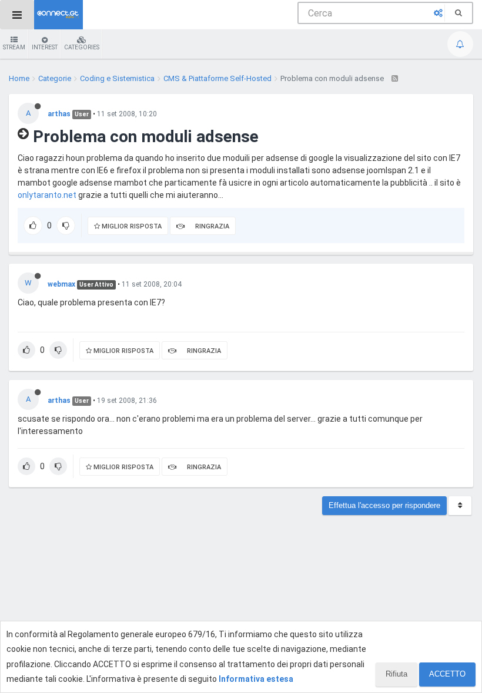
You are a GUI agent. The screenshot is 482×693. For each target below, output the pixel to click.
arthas (59, 114)
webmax (61, 284)
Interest (45, 47)
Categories (81, 47)
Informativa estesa (256, 679)
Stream (14, 47)
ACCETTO (447, 674)
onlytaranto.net (47, 195)
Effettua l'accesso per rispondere (384, 505)
